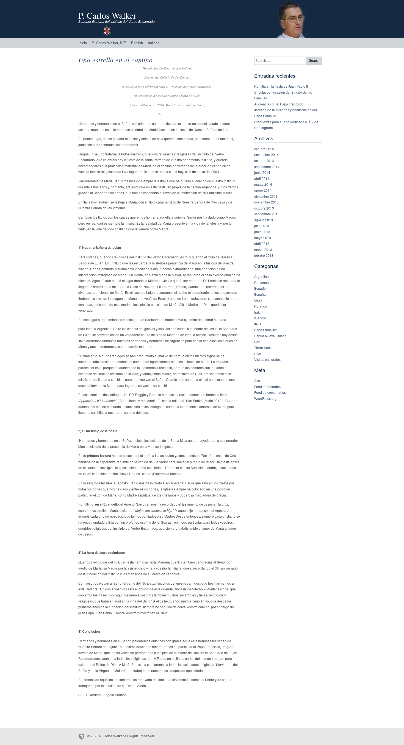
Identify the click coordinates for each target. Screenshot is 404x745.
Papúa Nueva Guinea (270, 335)
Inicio (82, 43)
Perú (257, 341)
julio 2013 (261, 225)
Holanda (260, 306)
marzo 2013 (263, 249)
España (260, 294)
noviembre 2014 (266, 154)
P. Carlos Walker (107, 15)
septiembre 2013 (267, 213)
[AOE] (82, 736)
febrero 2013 (263, 255)
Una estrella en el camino (115, 59)
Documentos (263, 282)
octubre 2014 (264, 160)
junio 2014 (262, 172)
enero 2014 (263, 190)
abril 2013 (261, 243)
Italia (257, 324)
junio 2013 (262, 231)
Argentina (261, 276)
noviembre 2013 (266, 202)
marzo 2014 (263, 184)
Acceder (260, 380)
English (137, 43)
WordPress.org (265, 398)
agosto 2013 (263, 219)
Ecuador (260, 288)
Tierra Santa (263, 347)
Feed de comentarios (270, 392)
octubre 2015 (264, 148)
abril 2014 (261, 178)
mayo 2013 (262, 237)
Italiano (153, 43)
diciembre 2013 (266, 196)
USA (257, 353)
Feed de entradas (267, 386)
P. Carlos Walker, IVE (109, 43)
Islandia (260, 318)
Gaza (258, 300)
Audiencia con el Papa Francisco (278, 104)
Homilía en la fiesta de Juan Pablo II (281, 86)
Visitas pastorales (267, 359)
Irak (257, 312)
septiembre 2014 (267, 166)
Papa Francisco (266, 329)
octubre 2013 (264, 208)
